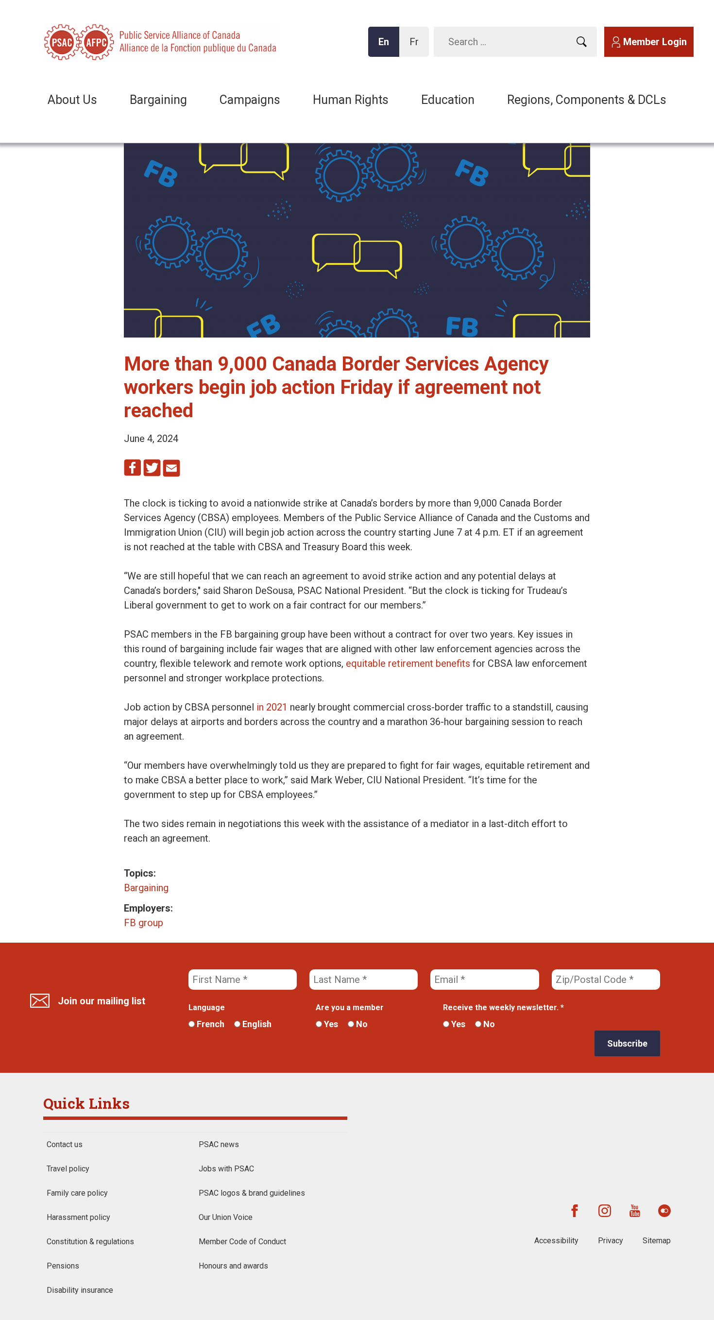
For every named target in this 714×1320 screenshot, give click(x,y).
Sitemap (657, 1240)
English (256, 1024)
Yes (330, 1024)
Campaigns (250, 100)
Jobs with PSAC (226, 1168)
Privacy (610, 1240)
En (386, 46)
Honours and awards (233, 1265)
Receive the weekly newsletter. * (503, 1007)
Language (206, 1007)
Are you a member (350, 1007)
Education (448, 100)
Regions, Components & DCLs (586, 100)
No (361, 1024)
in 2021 (272, 707)
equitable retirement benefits (408, 663)
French (209, 1024)
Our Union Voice (226, 1217)
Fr (416, 46)
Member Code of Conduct (242, 1241)
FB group (143, 923)
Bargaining (158, 100)
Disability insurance (80, 1290)
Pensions (63, 1265)
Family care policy (77, 1193)
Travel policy (68, 1168)
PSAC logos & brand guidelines (252, 1193)
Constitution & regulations (90, 1241)
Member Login (655, 42)
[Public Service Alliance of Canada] (107, 41)
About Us (72, 100)
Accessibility (556, 1240)
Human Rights (351, 100)
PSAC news (219, 1144)
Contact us (65, 1144)
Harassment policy (78, 1217)
